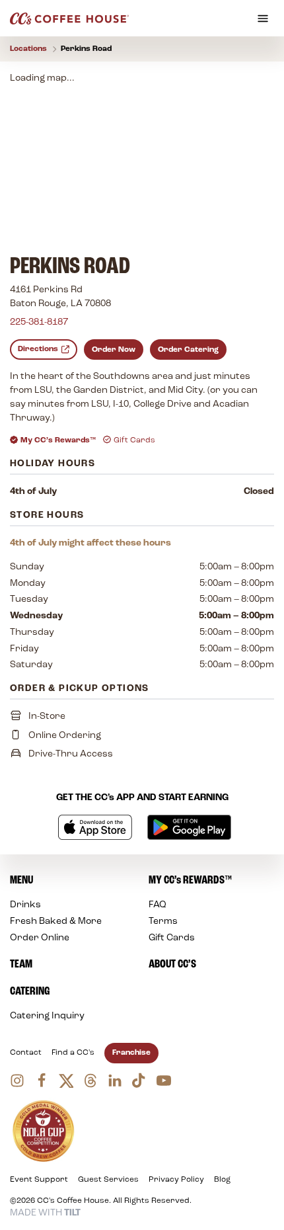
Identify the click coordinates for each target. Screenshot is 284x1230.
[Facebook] (41, 1080)
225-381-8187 (39, 322)
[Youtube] (164, 1080)
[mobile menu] (263, 18)
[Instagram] (17, 1080)
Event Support (39, 1180)
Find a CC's (73, 1053)
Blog (222, 1180)
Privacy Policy (176, 1180)
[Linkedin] (115, 1080)
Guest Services (108, 1180)
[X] (66, 1080)
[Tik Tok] (139, 1080)
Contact (26, 1053)
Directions (38, 349)
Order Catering (188, 350)
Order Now (113, 350)
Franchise (131, 1053)
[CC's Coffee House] (69, 18)
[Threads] (90, 1080)
